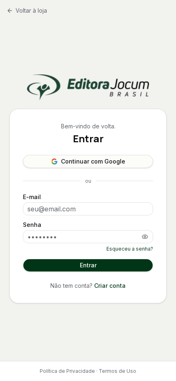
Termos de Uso (117, 371)
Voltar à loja (31, 10)
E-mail (32, 197)
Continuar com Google (93, 161)
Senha (32, 225)
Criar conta (110, 285)
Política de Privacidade (67, 371)
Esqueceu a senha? (129, 249)
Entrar (88, 265)
